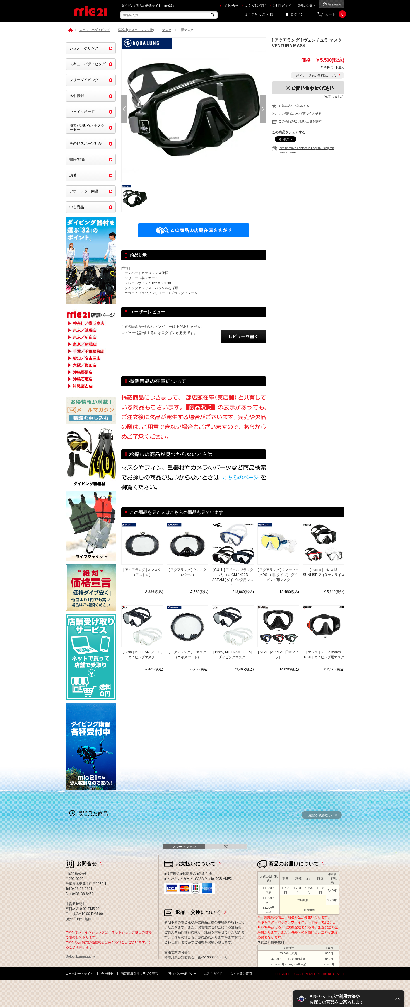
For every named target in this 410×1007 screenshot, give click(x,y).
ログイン (297, 14)
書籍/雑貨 (77, 159)
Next (263, 109)
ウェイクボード (82, 112)
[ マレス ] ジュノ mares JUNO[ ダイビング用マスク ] (323, 657)
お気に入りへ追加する (294, 105)
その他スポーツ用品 (85, 143)
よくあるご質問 (255, 5)
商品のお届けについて (294, 863)
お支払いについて (195, 863)
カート (334, 14)
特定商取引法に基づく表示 (139, 973)
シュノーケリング (83, 48)
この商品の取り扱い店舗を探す (300, 121)
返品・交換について (198, 912)
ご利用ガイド (281, 5)
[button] (348, 998)
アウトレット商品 (83, 191)
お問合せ (87, 863)
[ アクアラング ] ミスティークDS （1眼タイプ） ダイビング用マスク (278, 575)
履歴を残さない (320, 815)
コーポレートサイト (79, 973)
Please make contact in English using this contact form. (306, 150)
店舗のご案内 (306, 5)
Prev (124, 109)
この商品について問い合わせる (300, 113)
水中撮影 (76, 96)
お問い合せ (230, 5)
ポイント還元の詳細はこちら (316, 75)
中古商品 (76, 207)
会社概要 (107, 973)
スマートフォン (184, 847)
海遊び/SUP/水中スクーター (87, 128)
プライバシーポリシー (181, 973)
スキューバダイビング (87, 64)
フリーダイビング (83, 80)
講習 (73, 175)
